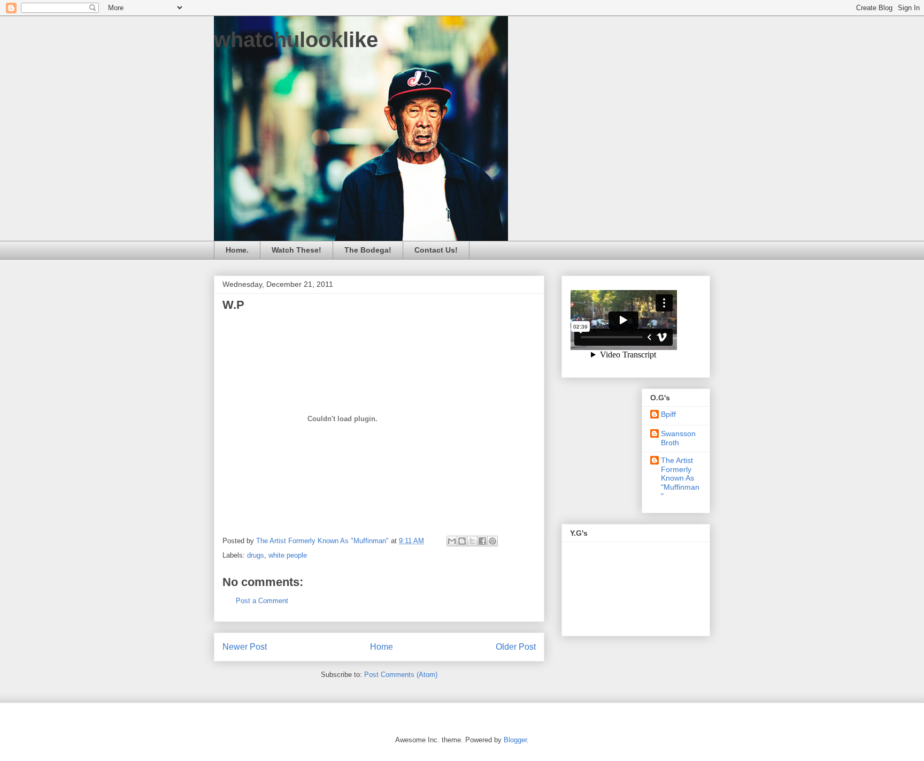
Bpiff (668, 414)
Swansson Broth (678, 438)
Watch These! (296, 250)
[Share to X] (472, 541)
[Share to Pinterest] (492, 541)
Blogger (515, 740)
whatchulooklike (296, 39)
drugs (255, 555)
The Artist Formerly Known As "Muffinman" (680, 478)
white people (287, 555)
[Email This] (451, 541)
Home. (237, 250)
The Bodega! (367, 250)
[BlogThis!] (462, 541)
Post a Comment (262, 601)
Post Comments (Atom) (400, 675)
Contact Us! (436, 250)
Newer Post (244, 646)
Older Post (516, 646)
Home (381, 646)
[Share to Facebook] (482, 541)
